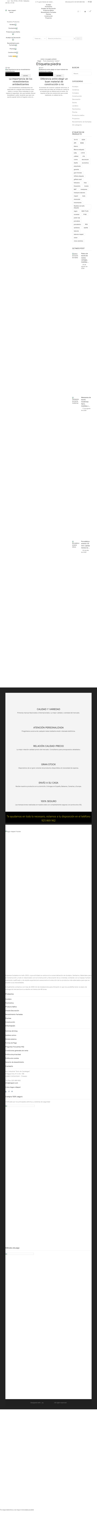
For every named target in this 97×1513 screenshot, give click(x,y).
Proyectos (48, 18)
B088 (82, 143)
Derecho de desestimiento (14, 1062)
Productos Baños (48, 10)
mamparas (84, 189)
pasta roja (77, 217)
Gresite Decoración (12, 1011)
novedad (76, 214)
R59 (86, 224)
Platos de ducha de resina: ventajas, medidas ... (85, 258)
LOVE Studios (49, 1403)
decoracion (85, 159)
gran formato (78, 173)
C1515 (83, 153)
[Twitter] (89, 2)
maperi (76, 196)
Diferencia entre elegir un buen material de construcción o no (54, 81)
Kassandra (77, 186)
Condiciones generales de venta (16, 1050)
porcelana (77, 221)
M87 (75, 189)
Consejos (75, 93)
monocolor (77, 199)
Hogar (39, 61)
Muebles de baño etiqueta (79, 207)
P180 (85, 214)
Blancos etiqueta (79, 149)
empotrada (77, 166)
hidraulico (77, 182)
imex (85, 182)
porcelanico (77, 224)
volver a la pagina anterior (48, 59)
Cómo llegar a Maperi (13, 1087)
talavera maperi (78, 234)
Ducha (74, 102)
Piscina (74, 112)
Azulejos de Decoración (48, 8)
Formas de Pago (11, 1043)
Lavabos (75, 106)
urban (75, 237)
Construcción (48, 16)
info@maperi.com (11, 1083)
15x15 (76, 139)
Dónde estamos (10, 1039)
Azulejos (48, 4)
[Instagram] (91, 2)
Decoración (76, 99)
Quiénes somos (10, 1035)
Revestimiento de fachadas (81, 122)
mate (83, 196)
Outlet (12, 56)
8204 (83, 139)
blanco (76, 146)
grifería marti (78, 179)
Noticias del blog (11, 1031)
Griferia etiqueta (79, 176)
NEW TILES (84, 211)
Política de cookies (12, 1058)
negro (75, 211)
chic (83, 156)
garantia (76, 169)
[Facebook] (88, 2)
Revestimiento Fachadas (48, 12)
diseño (76, 163)
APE (75, 143)
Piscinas (48, 14)
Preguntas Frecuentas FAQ (14, 1047)
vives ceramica (78, 241)
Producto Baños (11, 1007)
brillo (75, 153)
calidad (76, 156)
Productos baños (78, 115)
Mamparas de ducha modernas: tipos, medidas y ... (86, 402)
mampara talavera (79, 192)
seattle (86, 227)
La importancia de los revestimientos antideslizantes (20, 81)
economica (85, 163)
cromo (76, 159)
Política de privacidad (13, 1054)
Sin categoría (77, 125)
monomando (77, 202)
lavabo (86, 186)
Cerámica (75, 90)
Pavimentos (48, 6)
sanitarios (77, 227)
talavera (76, 231)
